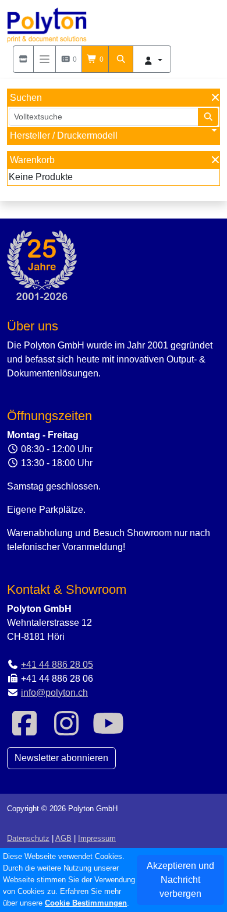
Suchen (26, 98)
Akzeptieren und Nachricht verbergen (180, 880)
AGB (63, 838)
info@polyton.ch (54, 693)
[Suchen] (121, 59)
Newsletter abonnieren (61, 758)
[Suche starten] (208, 117)
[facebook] (24, 730)
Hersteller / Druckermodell (64, 135)
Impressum (97, 838)
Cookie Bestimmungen (86, 903)
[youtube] (108, 730)
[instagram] (66, 730)
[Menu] (44, 59)
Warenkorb (32, 160)
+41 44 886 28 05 (57, 665)
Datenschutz (28, 838)
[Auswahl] (23, 59)
